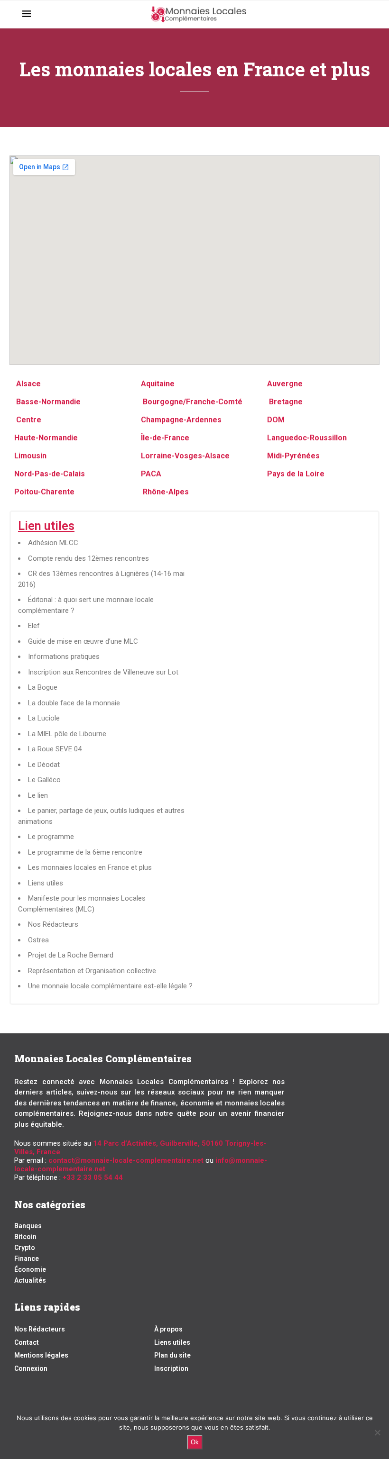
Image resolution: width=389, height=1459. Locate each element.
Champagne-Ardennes (181, 419)
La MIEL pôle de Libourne (67, 734)
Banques (28, 1225)
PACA (151, 473)
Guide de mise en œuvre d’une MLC (83, 641)
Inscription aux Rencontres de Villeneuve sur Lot (103, 672)
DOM (276, 419)
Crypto (24, 1247)
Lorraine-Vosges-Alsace (185, 455)
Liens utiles (45, 883)
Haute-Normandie (46, 437)
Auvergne (285, 383)
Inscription (171, 1368)
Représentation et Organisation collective (92, 971)
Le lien (38, 795)
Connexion (30, 1368)
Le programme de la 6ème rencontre (85, 852)
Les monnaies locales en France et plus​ (90, 867)
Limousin (30, 455)
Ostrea (38, 940)
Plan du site (172, 1355)
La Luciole (44, 718)
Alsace (28, 383)
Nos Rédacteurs (53, 924)
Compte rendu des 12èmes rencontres (88, 558)
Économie (30, 1269)
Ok (195, 1442)
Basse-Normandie (47, 401)
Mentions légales (41, 1355)
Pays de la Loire (295, 473)
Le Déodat (44, 764)
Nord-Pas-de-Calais (49, 473)
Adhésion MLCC (53, 542)
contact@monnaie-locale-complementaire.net (126, 1160)
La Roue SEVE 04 (55, 749)
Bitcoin (25, 1236)
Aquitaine (158, 383)
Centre (28, 419)
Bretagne (285, 401)
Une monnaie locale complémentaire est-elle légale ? (110, 986)
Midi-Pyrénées (293, 455)
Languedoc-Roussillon (307, 437)
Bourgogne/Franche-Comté (191, 401)
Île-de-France (165, 437)
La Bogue (42, 687)
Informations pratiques (64, 656)
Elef (34, 625)
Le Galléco (44, 779)
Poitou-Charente (44, 491)
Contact (26, 1342)
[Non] (377, 1432)
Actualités (30, 1280)
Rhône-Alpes (166, 491)
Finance (26, 1258)
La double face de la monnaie (74, 703)
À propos (168, 1329)
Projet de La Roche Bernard (70, 955)
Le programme (51, 836)
